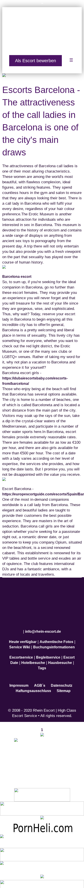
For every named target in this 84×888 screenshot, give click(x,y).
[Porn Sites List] (42, 822)
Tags (42, 663)
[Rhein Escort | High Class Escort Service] (42, 29)
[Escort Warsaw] (42, 881)
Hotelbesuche (33, 657)
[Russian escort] (42, 835)
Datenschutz (61, 680)
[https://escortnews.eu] (42, 755)
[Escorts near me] (42, 813)
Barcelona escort (16, 274)
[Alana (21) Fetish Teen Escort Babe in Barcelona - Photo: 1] (42, 73)
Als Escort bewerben (35, 58)
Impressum (18, 680)
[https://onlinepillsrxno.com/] (42, 730)
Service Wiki (19, 642)
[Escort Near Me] (42, 862)
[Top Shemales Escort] (42, 872)
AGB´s (39, 680)
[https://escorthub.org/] (42, 789)
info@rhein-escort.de (43, 626)
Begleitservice (48, 652)
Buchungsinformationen (54, 642)
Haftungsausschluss (33, 685)
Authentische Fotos (56, 636)
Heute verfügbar (23, 636)
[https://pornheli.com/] (42, 803)
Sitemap (64, 685)
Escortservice (21, 652)
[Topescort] (42, 849)
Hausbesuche (60, 657)
